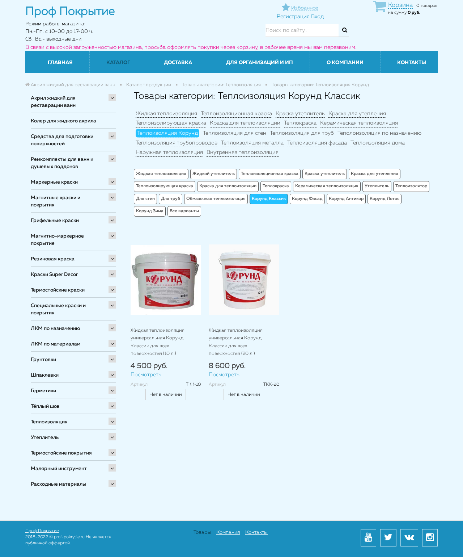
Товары (202, 532)
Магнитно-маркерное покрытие (57, 240)
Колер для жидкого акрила (63, 120)
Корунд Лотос (384, 199)
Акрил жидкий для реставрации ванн (53, 102)
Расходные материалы (58, 484)
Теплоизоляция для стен (234, 133)
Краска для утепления (357, 113)
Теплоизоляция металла (252, 143)
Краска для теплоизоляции (245, 123)
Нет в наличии (165, 394)
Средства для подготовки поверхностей (62, 140)
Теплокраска (300, 123)
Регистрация (293, 16)
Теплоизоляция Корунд (167, 133)
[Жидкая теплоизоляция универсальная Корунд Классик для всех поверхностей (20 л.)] (244, 280)
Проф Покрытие (42, 531)
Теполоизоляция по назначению (379, 133)
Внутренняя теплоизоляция (243, 152)
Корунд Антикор (346, 199)
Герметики (43, 390)
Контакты (411, 62)
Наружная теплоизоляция (169, 152)
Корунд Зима (149, 211)
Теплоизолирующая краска (171, 123)
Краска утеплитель (300, 113)
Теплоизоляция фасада (317, 143)
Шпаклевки (45, 375)
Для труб (170, 199)
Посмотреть (146, 374)
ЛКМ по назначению (55, 328)
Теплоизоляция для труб (302, 133)
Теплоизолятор (411, 186)
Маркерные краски (54, 182)
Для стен (145, 199)
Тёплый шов (45, 406)
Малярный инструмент (59, 468)
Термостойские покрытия (61, 453)
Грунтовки (43, 359)
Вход (317, 16)
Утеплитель (45, 437)
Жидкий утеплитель (213, 174)
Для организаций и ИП (259, 62)
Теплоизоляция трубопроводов (176, 143)
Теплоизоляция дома (378, 143)
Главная (60, 62)
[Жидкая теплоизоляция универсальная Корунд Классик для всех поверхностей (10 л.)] (166, 280)
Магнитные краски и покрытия (55, 201)
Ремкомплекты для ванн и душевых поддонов (62, 163)
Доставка (178, 62)
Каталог (118, 62)
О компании (345, 62)
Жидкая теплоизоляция (166, 113)
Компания (228, 532)
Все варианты (184, 211)
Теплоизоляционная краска (236, 113)
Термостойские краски (58, 290)
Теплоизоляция (49, 421)
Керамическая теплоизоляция (359, 123)
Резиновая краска (53, 258)
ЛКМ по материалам (55, 344)
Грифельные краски (55, 220)
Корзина (400, 5)
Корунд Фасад (307, 199)
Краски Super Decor (54, 274)
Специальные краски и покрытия (58, 309)
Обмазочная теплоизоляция (216, 199)
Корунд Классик (269, 199)
